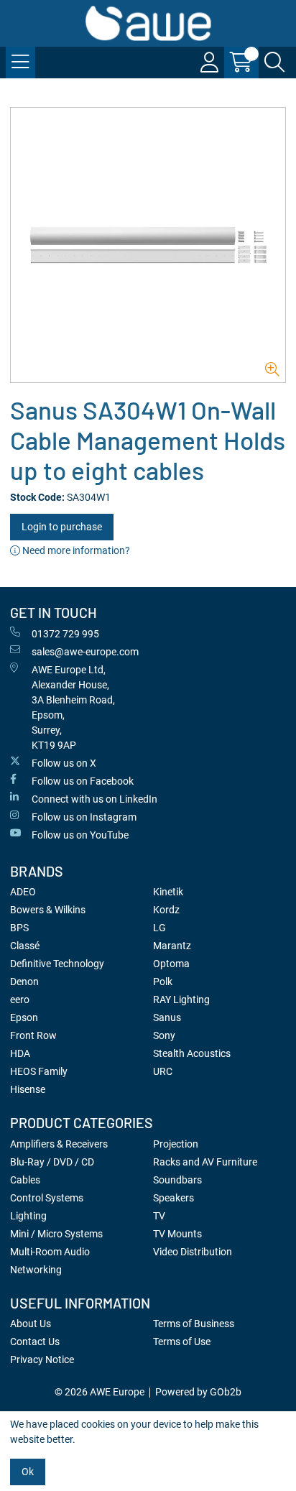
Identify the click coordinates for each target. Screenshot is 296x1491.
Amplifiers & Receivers (59, 1144)
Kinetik (168, 891)
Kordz (166, 909)
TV (159, 1216)
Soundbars (177, 1180)
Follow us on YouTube (80, 835)
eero (19, 999)
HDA (20, 1053)
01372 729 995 (65, 634)
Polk (162, 981)
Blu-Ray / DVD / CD (52, 1162)
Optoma (171, 963)
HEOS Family (39, 1071)
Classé (25, 945)
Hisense (27, 1089)
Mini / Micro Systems (56, 1234)
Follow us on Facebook (83, 781)
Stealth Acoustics (192, 1053)
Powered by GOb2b (198, 1392)
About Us (30, 1323)
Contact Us (35, 1341)
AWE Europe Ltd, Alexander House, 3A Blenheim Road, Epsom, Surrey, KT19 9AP (73, 707)
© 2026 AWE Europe (99, 1392)
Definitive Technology (57, 963)
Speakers (173, 1198)
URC (162, 1071)
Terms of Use (182, 1341)
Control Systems (46, 1198)
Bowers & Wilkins (47, 909)
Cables (25, 1180)
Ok (28, 1471)
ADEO (23, 891)
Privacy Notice (42, 1359)
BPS (19, 927)
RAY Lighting (181, 999)
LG (159, 927)
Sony (164, 1035)
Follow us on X (64, 763)
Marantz (172, 945)
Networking (36, 1269)
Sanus (167, 1017)
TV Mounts (177, 1234)
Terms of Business (193, 1323)
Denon (24, 981)
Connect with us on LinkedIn (94, 799)
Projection (175, 1144)
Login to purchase (62, 526)
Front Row (33, 1035)
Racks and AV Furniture (205, 1162)
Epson (24, 1017)
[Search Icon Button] (274, 62)
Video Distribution (192, 1251)
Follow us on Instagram (84, 817)
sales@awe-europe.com (85, 651)
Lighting (28, 1216)
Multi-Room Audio (50, 1251)
